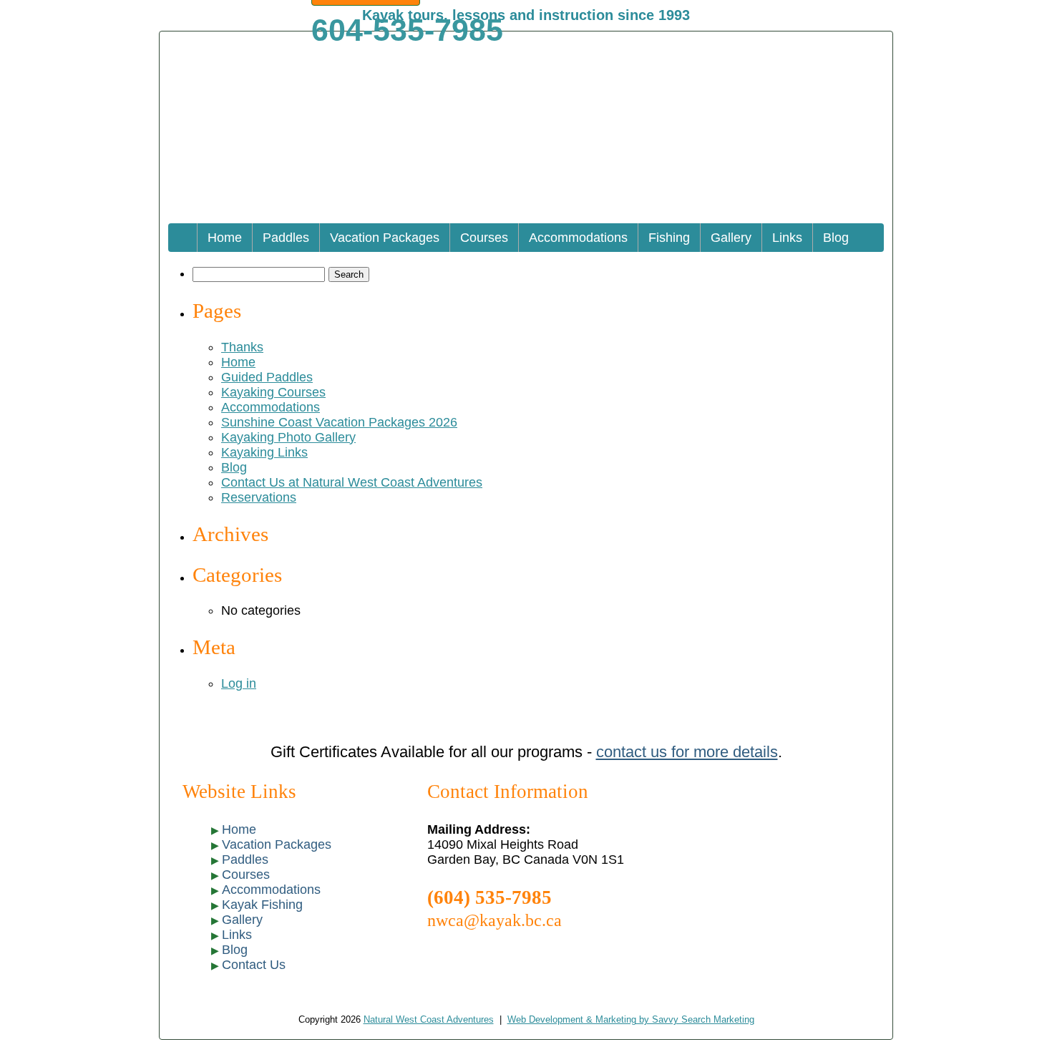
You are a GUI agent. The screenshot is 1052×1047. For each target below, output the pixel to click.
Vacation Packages (384, 237)
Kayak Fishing (262, 904)
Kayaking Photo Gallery (288, 437)
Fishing (669, 237)
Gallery (731, 237)
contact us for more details (687, 752)
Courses (484, 237)
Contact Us (254, 965)
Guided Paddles (267, 377)
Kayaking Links (264, 452)
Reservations (258, 497)
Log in (238, 683)
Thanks (242, 347)
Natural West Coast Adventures (429, 1020)
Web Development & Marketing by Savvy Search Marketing (630, 1020)
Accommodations (578, 237)
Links (787, 237)
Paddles (286, 237)
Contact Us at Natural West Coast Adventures (351, 482)
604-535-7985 (407, 30)
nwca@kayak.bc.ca (494, 920)
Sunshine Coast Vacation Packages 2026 (339, 422)
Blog (836, 237)
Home (225, 237)
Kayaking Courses (273, 392)
